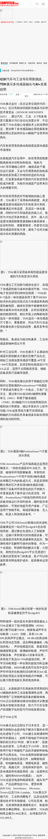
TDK (11, 94)
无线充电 (31, 63)
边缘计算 (43, 22)
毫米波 (39, 63)
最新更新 (4, 63)
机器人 (31, 22)
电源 (45, 63)
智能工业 (22, 63)
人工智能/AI (18, 22)
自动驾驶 (37, 22)
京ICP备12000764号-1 (24, 837)
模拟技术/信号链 (7, 22)
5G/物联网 (13, 63)
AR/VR (26, 22)
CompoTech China (18, 70)
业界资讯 (29, 70)
